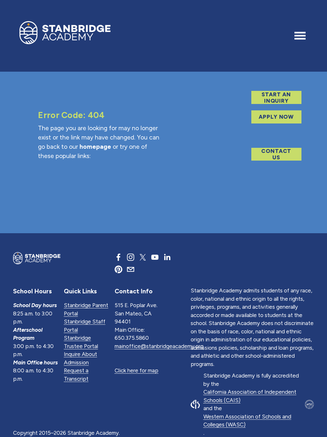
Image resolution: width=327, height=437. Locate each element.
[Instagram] (130, 257)
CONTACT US (276, 154)
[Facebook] (118, 257)
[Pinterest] (118, 269)
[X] (143, 257)
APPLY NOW (276, 117)
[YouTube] (155, 257)
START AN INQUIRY (276, 97)
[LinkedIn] (167, 257)
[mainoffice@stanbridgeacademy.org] (130, 269)
